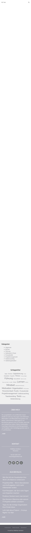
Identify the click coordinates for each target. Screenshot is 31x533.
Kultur (14, 382)
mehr (3, 433)
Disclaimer (24, 527)
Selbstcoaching (11, 67)
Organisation (14, 72)
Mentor (26, 382)
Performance (26, 388)
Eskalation (7, 376)
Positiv (16, 391)
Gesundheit (17, 378)
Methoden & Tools (12, 63)
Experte (12, 376)
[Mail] (17, 463)
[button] (29, 2)
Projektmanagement (13, 307)
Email (8, 72)
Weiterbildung (15, 399)
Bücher (7, 349)
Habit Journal (23, 378)
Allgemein (8, 347)
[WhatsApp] (21, 463)
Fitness (9, 137)
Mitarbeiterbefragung (19, 385)
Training (23, 396)
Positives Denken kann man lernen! (15, 496)
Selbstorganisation (12, 69)
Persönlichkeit (17, 139)
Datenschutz (15, 527)
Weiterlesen (9, 80)
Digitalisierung (14, 135)
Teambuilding (10, 396)
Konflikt (10, 382)
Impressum (8, 527)
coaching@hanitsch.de (15, 456)
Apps (8, 135)
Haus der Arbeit (5, 382)
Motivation (10, 139)
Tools (16, 74)
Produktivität (10, 65)
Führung (9, 303)
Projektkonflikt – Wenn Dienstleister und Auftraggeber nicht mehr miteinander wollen (16, 485)
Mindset (18, 137)
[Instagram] (13, 463)
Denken (10, 373)
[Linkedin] (10, 463)
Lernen (13, 137)
